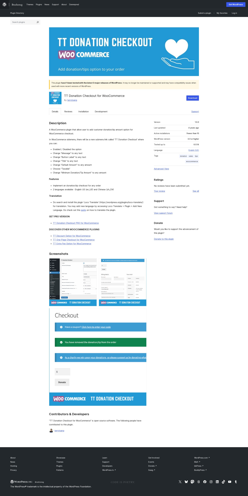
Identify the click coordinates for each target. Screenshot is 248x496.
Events (151, 462)
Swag (151, 470)
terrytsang (72, 100)
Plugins (59, 466)
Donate (152, 466)
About (13, 458)
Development (101, 111)
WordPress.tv (109, 470)
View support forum (163, 213)
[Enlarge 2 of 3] (143, 262)
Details (55, 111)
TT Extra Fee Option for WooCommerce (72, 243)
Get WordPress (236, 4)
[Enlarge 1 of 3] (93, 262)
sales (191, 156)
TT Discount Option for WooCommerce (71, 236)
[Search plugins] (37, 22)
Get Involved (153, 458)
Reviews (68, 111)
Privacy (13, 470)
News (12, 462)
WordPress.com (202, 458)
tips (196, 156)
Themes (59, 462)
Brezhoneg (39, 482)
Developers (107, 466)
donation (183, 156)
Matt (197, 462)
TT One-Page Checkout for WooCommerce (74, 239)
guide (83, 210)
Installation (83, 111)
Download (192, 98)
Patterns (60, 470)
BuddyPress (200, 470)
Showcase (60, 458)
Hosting (13, 466)
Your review (159, 191)
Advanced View (161, 168)
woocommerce (192, 161)
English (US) (194, 150)
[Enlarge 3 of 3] (143, 311)
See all (196, 191)
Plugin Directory (17, 13)
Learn (104, 458)
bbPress (199, 466)
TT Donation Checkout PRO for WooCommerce (76, 223)
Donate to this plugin (164, 239)
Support (195, 111)
